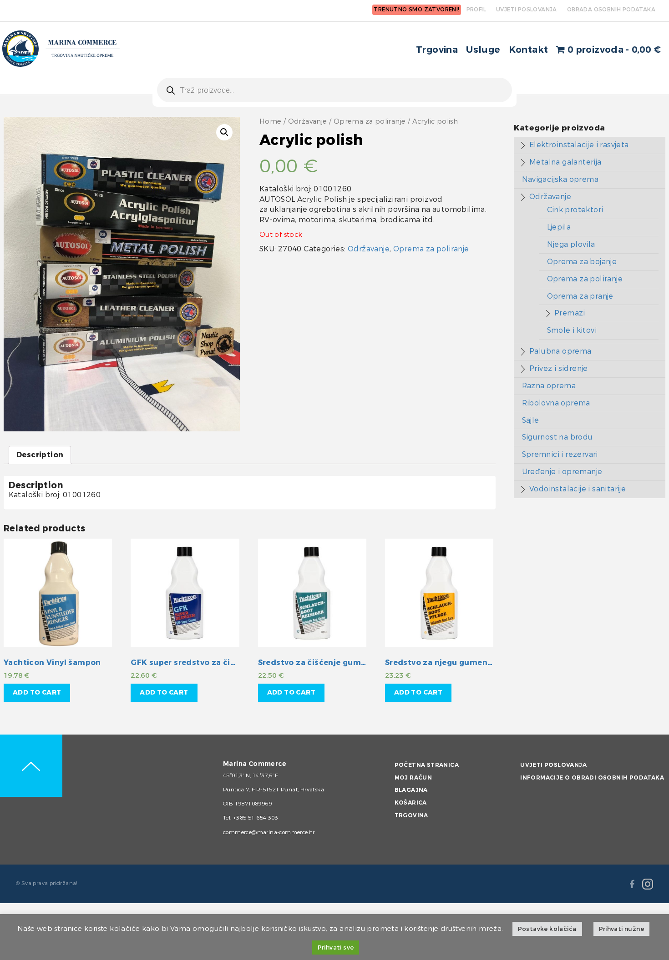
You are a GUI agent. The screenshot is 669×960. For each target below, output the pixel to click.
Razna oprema (549, 385)
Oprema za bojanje (582, 261)
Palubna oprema (560, 351)
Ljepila (559, 227)
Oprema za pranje (580, 296)
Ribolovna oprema (556, 403)
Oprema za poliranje (370, 121)
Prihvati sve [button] (336, 947)
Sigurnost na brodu (557, 437)
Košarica (411, 802)
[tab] (40, 455)
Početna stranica (427, 765)
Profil (476, 9)
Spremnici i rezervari (560, 454)
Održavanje (307, 121)
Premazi (569, 313)
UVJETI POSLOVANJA (526, 9)
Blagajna (411, 790)
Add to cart (37, 692)
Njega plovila (571, 244)
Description (39, 455)
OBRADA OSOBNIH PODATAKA (611, 9)
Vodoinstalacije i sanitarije (577, 489)
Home (270, 121)
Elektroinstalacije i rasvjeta (579, 145)
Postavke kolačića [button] (547, 929)
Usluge (483, 50)
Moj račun (413, 777)
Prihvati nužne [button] (621, 929)
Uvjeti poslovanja (553, 765)
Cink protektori (575, 210)
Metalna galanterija (565, 162)
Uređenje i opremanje (562, 471)
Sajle (530, 420)
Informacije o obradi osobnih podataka (592, 777)
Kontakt (528, 50)
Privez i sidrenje (558, 368)
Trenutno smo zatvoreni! (416, 9)
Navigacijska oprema (560, 179)
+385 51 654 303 (255, 817)
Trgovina (437, 50)
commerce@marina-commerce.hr (269, 832)
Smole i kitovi (572, 330)
